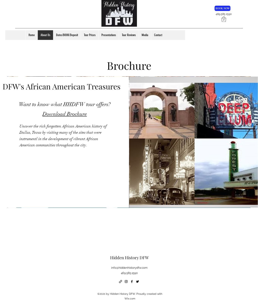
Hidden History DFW (129, 257)
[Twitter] (137, 281)
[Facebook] (132, 281)
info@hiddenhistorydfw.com (129, 267)
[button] (224, 19)
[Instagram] (126, 281)
